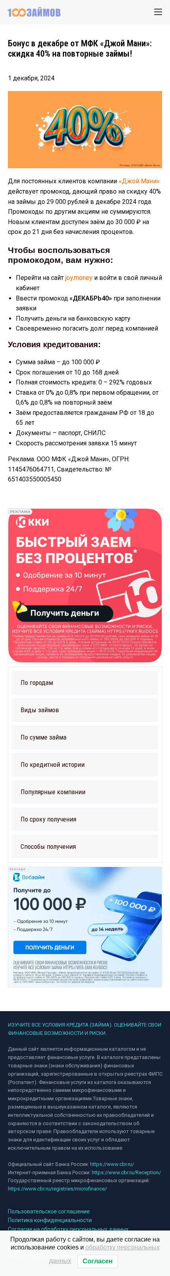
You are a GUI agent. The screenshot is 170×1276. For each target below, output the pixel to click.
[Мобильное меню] (158, 12)
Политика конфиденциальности (50, 1220)
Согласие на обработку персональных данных (68, 1229)
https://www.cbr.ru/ (112, 1164)
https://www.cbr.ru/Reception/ (126, 1172)
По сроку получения (48, 819)
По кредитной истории (53, 764)
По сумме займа (43, 737)
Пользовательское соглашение (49, 1211)
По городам (37, 682)
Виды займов (40, 710)
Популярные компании (53, 792)
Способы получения (48, 846)
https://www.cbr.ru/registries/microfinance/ (57, 1189)
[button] (85, 682)
